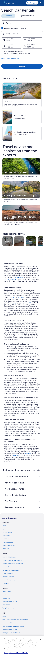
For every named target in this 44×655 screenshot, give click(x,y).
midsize (13, 303)
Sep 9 (8, 41)
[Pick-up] (22, 22)
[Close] (40, 639)
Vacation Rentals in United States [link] (11, 560)
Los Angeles (19, 277)
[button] (22, 59)
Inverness (28, 453)
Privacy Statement (10, 653)
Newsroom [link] (5, 539)
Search (22, 66)
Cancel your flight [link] (7, 623)
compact (12, 297)
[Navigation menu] (40, 2)
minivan (30, 303)
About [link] (4, 525)
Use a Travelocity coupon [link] (9, 629)
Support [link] (4, 616)
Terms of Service (22, 653)
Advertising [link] (5, 548)
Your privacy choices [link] (8, 608)
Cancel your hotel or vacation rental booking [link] (15, 619)
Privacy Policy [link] (6, 591)
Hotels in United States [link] (9, 557)
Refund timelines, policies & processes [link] (13, 626)
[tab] (8, 16)
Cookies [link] (4, 595)
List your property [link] (7, 532)
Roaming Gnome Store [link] (8, 545)
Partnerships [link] (6, 535)
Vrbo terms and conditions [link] (9, 601)
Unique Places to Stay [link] (8, 580)
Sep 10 (29, 41)
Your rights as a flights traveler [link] (11, 633)
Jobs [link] (3, 529)
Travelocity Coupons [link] (8, 576)
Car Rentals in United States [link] (10, 570)
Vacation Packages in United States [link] (12, 563)
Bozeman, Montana (10, 279)
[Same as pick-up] (22, 33)
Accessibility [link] (6, 604)
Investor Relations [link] (7, 542)
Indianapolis (16, 455)
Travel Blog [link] (5, 583)
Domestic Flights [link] (7, 567)
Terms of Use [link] (6, 598)
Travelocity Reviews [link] (8, 573)
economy (21, 297)
